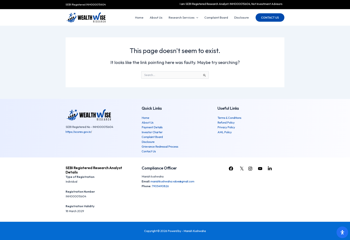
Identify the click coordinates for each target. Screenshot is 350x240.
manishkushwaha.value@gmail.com (172, 181)
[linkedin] (270, 168)
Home (139, 17)
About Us (156, 17)
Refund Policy (226, 122)
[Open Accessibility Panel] (342, 232)
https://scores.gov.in (78, 132)
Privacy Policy (226, 127)
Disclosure (241, 17)
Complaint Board (216, 17)
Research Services (182, 17)
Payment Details (152, 127)
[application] (196, 17)
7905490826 (160, 186)
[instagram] (251, 168)
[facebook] (231, 168)
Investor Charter (152, 132)
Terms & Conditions (229, 118)
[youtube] (260, 168)
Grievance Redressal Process (160, 146)
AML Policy (224, 132)
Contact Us (149, 151)
